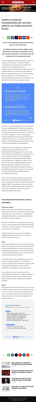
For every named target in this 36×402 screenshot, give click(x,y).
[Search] (33, 2)
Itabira (7, 16)
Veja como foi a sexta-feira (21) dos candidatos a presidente (22, 387)
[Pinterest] (20, 37)
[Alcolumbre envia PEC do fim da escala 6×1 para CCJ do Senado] (6, 381)
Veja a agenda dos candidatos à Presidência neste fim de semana (21, 363)
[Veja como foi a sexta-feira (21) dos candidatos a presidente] (6, 389)
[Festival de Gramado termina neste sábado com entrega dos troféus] (6, 373)
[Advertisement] (18, 344)
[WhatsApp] (8, 37)
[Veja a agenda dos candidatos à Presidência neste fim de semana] (6, 365)
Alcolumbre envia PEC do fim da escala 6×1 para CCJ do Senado (21, 379)
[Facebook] (12, 37)
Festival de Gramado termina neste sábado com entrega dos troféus (22, 371)
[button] (3, 2)
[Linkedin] (24, 37)
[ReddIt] (28, 37)
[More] (32, 37)
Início (3, 16)
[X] (16, 37)
